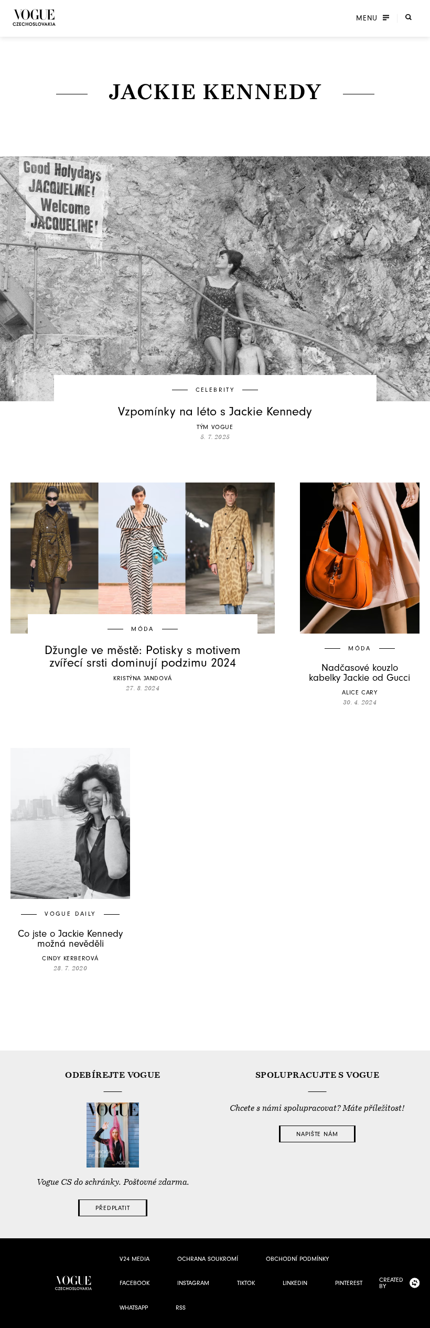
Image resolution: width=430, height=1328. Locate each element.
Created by (391, 1283)
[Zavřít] (419, 1317)
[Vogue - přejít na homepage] (34, 17)
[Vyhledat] (408, 17)
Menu (367, 18)
